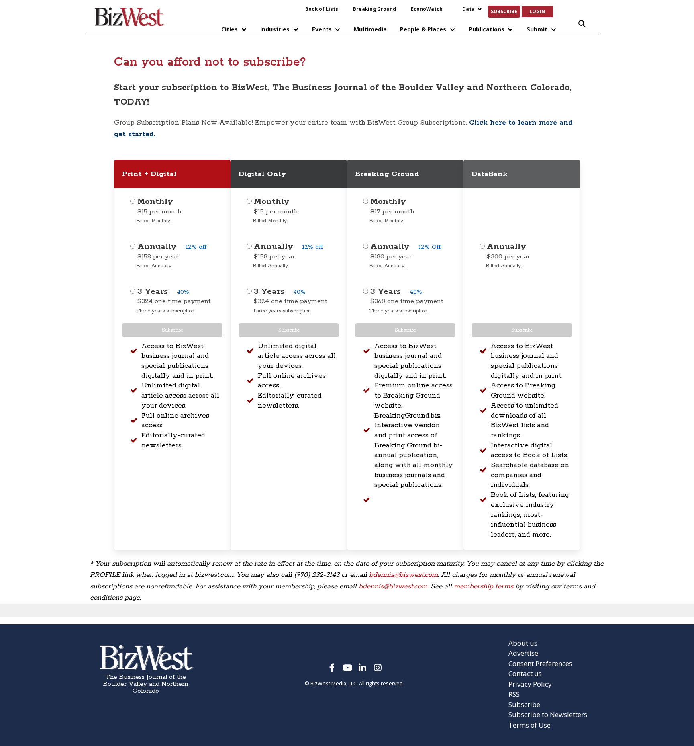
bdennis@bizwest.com (403, 574)
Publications (486, 29)
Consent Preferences (540, 663)
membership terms (483, 586)
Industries (275, 29)
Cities (229, 29)
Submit (537, 29)
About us (522, 643)
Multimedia (370, 29)
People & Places (423, 29)
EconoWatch (427, 9)
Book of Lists (321, 9)
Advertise (523, 653)
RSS (514, 694)
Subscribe (504, 11)
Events (322, 29)
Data (468, 9)
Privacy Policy (530, 684)
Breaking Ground (374, 9)
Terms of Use (529, 725)
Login (537, 11)
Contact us (525, 673)
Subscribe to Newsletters (547, 714)
